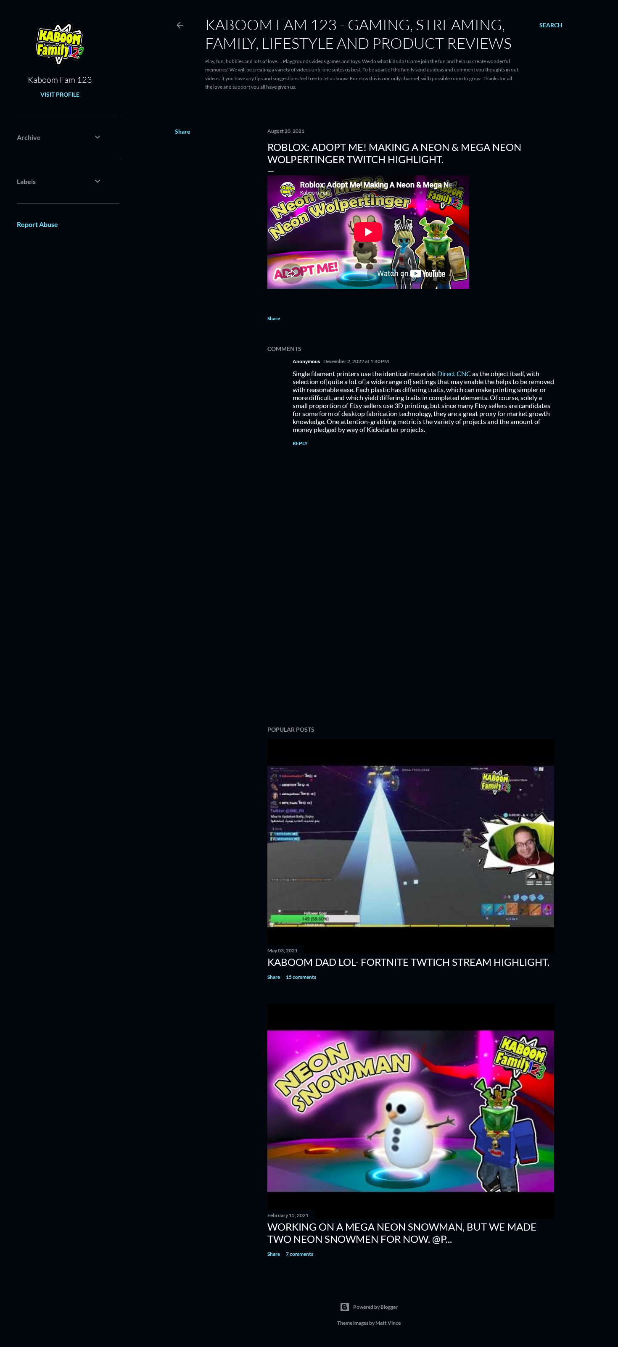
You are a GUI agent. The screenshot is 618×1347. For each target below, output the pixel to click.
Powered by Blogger (375, 1307)
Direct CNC (454, 373)
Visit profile (59, 94)
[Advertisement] (410, 646)
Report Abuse (37, 224)
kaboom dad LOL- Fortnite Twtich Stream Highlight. (408, 962)
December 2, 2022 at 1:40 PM (356, 361)
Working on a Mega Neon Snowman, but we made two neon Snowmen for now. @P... (401, 1232)
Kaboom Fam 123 (60, 79)
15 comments (301, 977)
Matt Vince (388, 1323)
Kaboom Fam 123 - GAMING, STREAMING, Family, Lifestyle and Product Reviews (358, 33)
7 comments (299, 1254)
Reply (300, 443)
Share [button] (182, 131)
